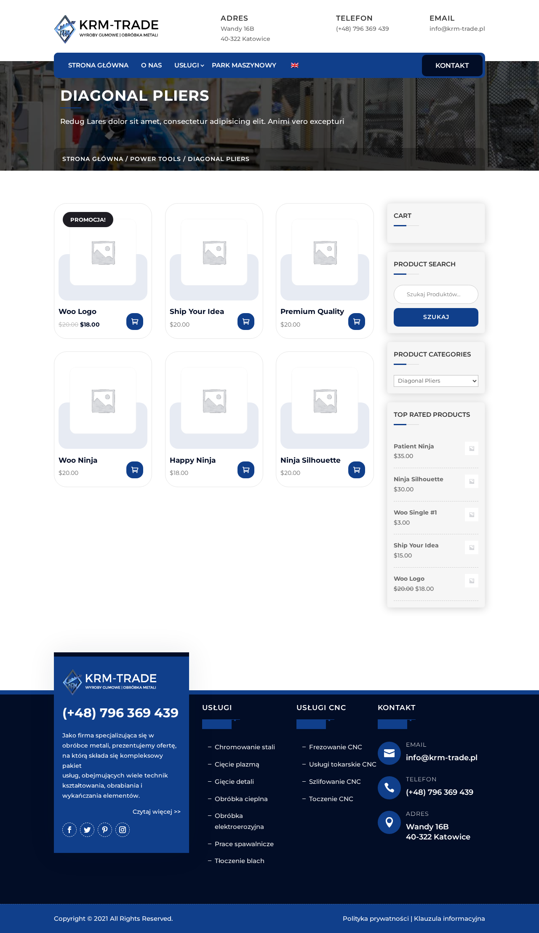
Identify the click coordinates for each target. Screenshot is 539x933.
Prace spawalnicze (244, 844)
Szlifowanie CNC (335, 782)
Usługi (186, 65)
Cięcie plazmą (237, 764)
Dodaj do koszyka (134, 321)
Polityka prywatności (376, 918)
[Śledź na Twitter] (87, 830)
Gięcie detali (234, 782)
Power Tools (155, 159)
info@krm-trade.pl (457, 28)
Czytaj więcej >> (157, 811)
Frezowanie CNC (335, 747)
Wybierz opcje (245, 321)
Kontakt (452, 66)
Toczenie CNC (331, 799)
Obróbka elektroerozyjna (239, 821)
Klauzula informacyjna (449, 918)
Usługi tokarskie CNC (342, 764)
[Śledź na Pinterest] (105, 830)
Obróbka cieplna (241, 799)
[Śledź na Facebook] (69, 830)
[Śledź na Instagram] (122, 830)
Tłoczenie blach (239, 861)
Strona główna (98, 65)
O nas (151, 65)
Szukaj (436, 317)
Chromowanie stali (245, 747)
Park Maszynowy (244, 65)
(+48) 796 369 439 (362, 28)
